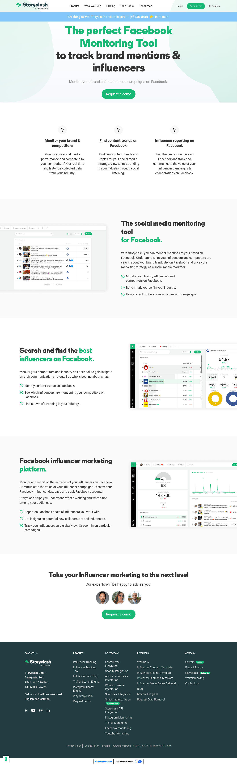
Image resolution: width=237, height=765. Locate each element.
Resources (145, 6)
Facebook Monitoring (118, 728)
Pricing (110, 6)
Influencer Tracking (84, 662)
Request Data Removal (151, 699)
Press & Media (194, 667)
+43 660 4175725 (35, 687)
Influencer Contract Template (154, 667)
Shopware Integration (118, 694)
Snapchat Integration (118, 701)
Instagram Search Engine (84, 688)
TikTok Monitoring (116, 722)
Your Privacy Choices (124, 761)
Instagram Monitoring (118, 717)
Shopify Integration (116, 671)
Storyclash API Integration (114, 710)
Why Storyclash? (83, 696)
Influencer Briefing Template (154, 672)
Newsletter (197, 672)
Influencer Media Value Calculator (157, 683)
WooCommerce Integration (114, 687)
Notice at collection (103, 761)
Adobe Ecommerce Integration (116, 678)
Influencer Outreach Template (155, 678)
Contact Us (192, 683)
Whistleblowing (194, 678)
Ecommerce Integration (112, 663)
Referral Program (147, 694)
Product (74, 6)
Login (180, 6)
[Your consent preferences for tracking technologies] (6, 759)
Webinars (143, 662)
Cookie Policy (92, 745)
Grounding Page (122, 745)
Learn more (161, 17)
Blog (140, 688)
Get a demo (196, 6)
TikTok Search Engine (86, 681)
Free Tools (127, 6)
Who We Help (92, 6)
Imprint (106, 745)
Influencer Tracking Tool (84, 669)
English (215, 6)
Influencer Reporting (85, 676)
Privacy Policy (73, 745)
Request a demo (118, 94)
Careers (193, 662)
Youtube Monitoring (117, 733)
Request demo (82, 701)
